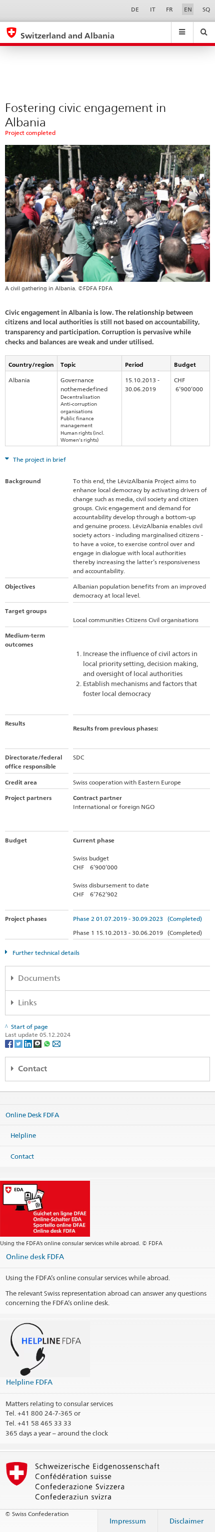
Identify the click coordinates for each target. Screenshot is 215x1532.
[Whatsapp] (47, 1043)
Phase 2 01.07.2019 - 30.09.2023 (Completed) (137, 918)
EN (188, 9)
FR (169, 9)
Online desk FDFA (35, 1256)
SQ (206, 9)
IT (153, 9)
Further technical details (45, 952)
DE (135, 9)
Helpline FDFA (29, 1382)
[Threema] (38, 1043)
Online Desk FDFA (32, 1114)
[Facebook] (9, 1043)
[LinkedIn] (29, 1043)
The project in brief (39, 459)
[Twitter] (19, 1043)
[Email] (56, 1043)
